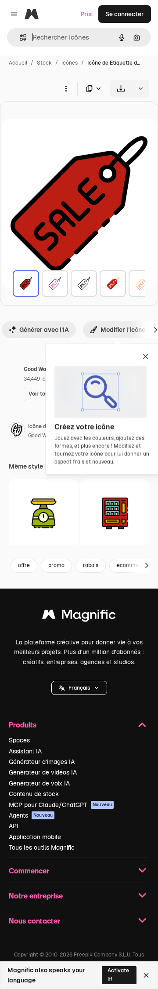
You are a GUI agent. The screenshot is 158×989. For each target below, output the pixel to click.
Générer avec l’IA (44, 330)
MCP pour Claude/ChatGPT (60, 805)
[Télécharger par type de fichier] (94, 89)
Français (79, 687)
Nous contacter (34, 920)
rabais (90, 565)
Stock (44, 62)
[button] (79, 688)
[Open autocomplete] (19, 37)
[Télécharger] (121, 89)
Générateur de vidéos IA (43, 772)
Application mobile (35, 837)
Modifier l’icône (123, 330)
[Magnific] (79, 616)
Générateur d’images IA (42, 762)
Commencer (29, 870)
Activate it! (118, 974)
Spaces (19, 740)
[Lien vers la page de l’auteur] (17, 431)
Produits (22, 724)
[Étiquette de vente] (26, 283)
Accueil (18, 62)
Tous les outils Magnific (42, 847)
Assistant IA (25, 751)
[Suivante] (146, 566)
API (13, 826)
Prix (86, 14)
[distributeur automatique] (115, 513)
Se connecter (124, 14)
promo (56, 565)
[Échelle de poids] (43, 513)
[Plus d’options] (66, 88)
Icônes (69, 62)
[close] (145, 357)
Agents (31, 815)
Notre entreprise (36, 895)
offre (24, 565)
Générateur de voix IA (39, 783)
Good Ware (41, 435)
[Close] (146, 975)
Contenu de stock (34, 794)
